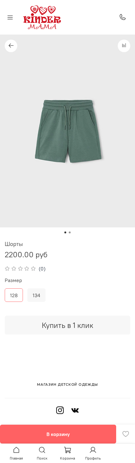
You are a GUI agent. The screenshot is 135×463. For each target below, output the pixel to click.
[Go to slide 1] (65, 232)
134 (36, 295)
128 (14, 295)
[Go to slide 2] (70, 232)
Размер (13, 280)
